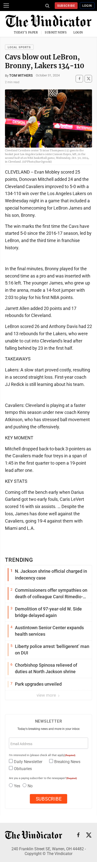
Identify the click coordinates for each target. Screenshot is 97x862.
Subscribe (66, 5)
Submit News (56, 32)
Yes (17, 786)
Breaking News (67, 761)
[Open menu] (6, 5)
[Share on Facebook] (79, 78)
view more (47, 695)
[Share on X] (88, 78)
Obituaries (23, 768)
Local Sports (19, 47)
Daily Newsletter (28, 761)
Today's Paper (26, 32)
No (30, 786)
